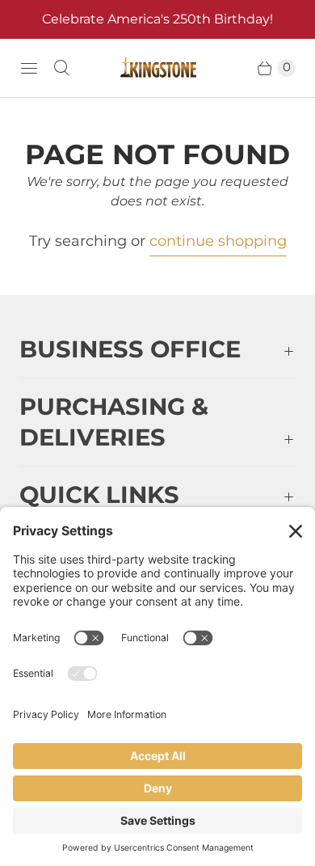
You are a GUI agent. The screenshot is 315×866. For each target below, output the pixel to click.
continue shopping (218, 241)
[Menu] (29, 68)
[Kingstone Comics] (157, 68)
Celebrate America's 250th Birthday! (157, 19)
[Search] (61, 68)
